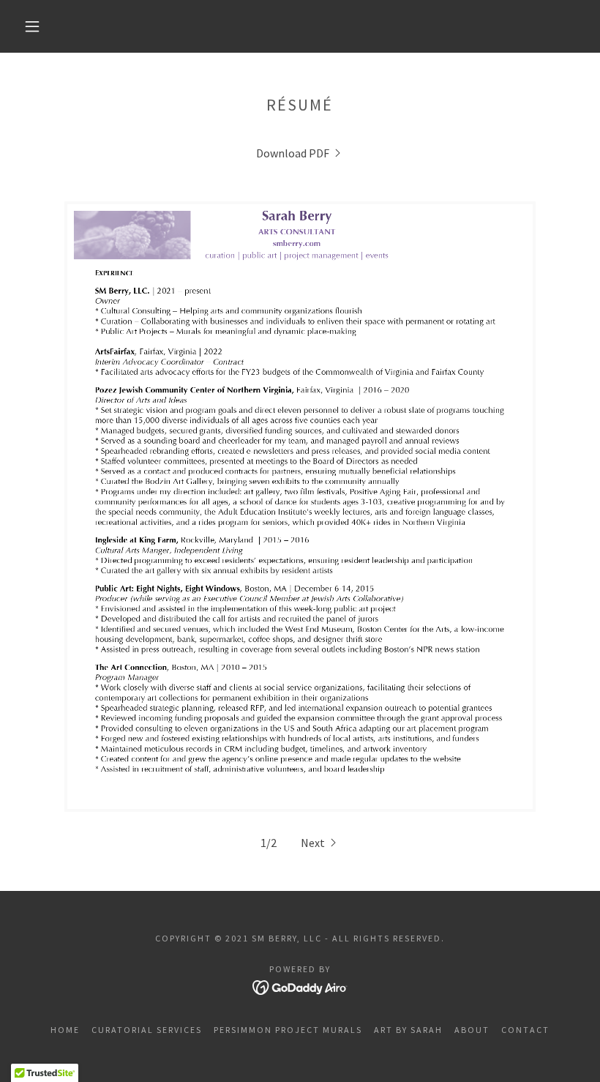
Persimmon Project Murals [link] (288, 1029)
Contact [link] (525, 1029)
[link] (300, 153)
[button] (32, 26)
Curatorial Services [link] (146, 1029)
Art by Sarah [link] (408, 1029)
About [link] (472, 1029)
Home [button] (65, 1029)
